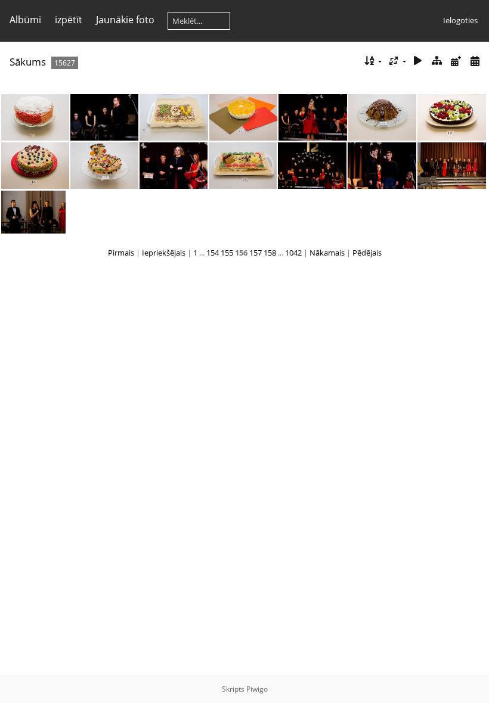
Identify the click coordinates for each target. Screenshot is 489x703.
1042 (293, 252)
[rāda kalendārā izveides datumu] (475, 61)
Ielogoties (460, 20)
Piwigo (257, 689)
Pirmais (121, 252)
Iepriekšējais (163, 252)
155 (227, 252)
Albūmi (25, 19)
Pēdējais (367, 252)
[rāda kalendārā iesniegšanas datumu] (455, 61)
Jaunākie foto (125, 19)
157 (255, 252)
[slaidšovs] (418, 61)
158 (270, 252)
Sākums (28, 62)
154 (212, 252)
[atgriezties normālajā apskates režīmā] (437, 61)
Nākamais (327, 252)
